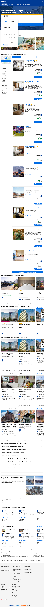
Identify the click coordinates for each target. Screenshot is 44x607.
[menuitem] (4, 4)
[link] (6, 71)
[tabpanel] (9, 35)
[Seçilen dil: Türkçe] (2, 599)
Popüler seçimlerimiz (16, 56)
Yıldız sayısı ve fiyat (32, 56)
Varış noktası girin (6, 15)
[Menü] (42, 1)
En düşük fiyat (24, 56)
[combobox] (22, 16)
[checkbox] (15, 29)
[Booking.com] (3, 1)
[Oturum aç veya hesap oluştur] (39, 1)
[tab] (6, 21)
